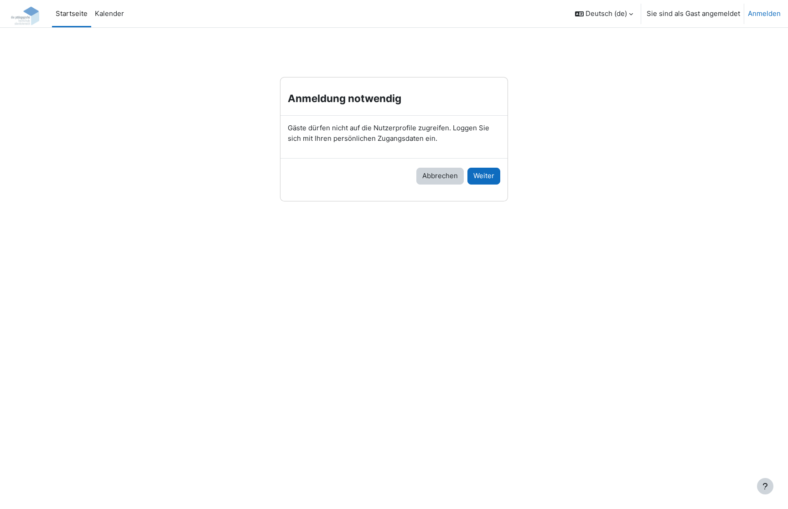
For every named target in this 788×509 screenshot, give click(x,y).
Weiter (483, 175)
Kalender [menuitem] (109, 13)
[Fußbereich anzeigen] (765, 486)
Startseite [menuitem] (72, 13)
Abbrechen (440, 175)
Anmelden (764, 13)
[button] (604, 13)
